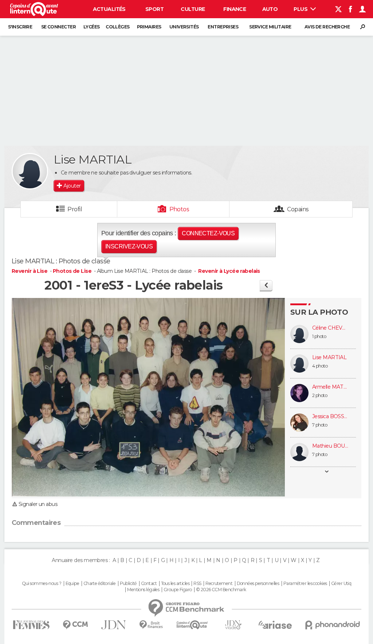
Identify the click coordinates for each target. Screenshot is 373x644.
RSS (197, 583)
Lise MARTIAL (329, 357)
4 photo (319, 366)
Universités (184, 27)
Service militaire (270, 27)
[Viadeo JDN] (233, 624)
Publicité (128, 583)
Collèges (118, 27)
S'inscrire (20, 27)
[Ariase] (275, 625)
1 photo (319, 336)
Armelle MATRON (330, 387)
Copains (298, 209)
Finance (234, 9)
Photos (179, 209)
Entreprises (223, 27)
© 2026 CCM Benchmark (221, 589)
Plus (301, 9)
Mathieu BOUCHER (330, 446)
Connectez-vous (208, 233)
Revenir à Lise (30, 271)
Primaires (149, 27)
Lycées (91, 27)
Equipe (72, 583)
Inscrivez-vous (129, 246)
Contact (149, 583)
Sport (154, 9)
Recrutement (218, 583)
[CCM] (75, 624)
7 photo (319, 425)
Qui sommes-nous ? (41, 583)
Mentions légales (143, 589)
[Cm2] (266, 285)
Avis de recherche (327, 27)
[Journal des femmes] (31, 624)
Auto (270, 9)
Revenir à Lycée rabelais (229, 271)
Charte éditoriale (99, 583)
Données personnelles (258, 583)
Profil (74, 209)
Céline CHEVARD (330, 328)
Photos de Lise (72, 271)
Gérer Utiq (341, 583)
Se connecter (58, 27)
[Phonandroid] (332, 624)
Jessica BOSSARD (330, 416)
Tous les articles (175, 583)
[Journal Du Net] (113, 624)
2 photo (319, 395)
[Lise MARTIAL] (30, 171)
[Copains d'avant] (192, 624)
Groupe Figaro (178, 589)
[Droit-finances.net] (151, 624)
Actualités (109, 9)
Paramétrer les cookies (305, 583)
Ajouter (72, 185)
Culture (193, 9)
